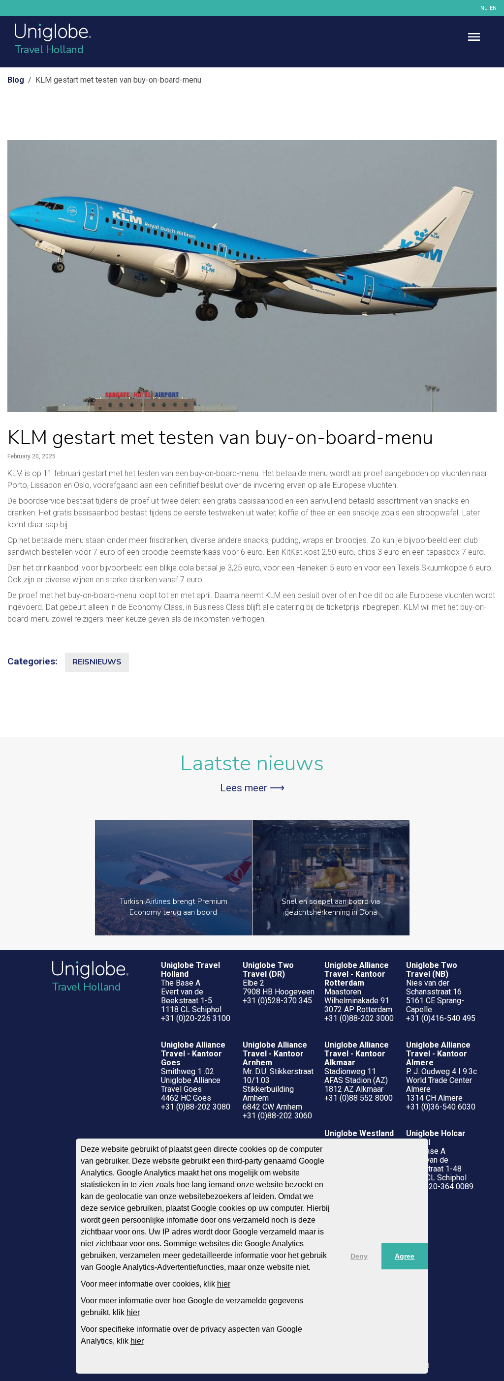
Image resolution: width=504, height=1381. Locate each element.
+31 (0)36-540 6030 (440, 1106)
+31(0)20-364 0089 (439, 1186)
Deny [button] (359, 1256)
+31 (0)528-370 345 (277, 1000)
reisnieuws (97, 662)
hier (223, 1284)
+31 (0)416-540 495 (440, 1018)
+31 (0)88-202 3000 (359, 1018)
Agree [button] (404, 1256)
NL (483, 8)
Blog (15, 80)
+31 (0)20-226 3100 (195, 1018)
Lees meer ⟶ (252, 788)
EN (493, 8)
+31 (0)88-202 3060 (277, 1115)
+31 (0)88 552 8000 (358, 1098)
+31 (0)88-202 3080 (195, 1106)
